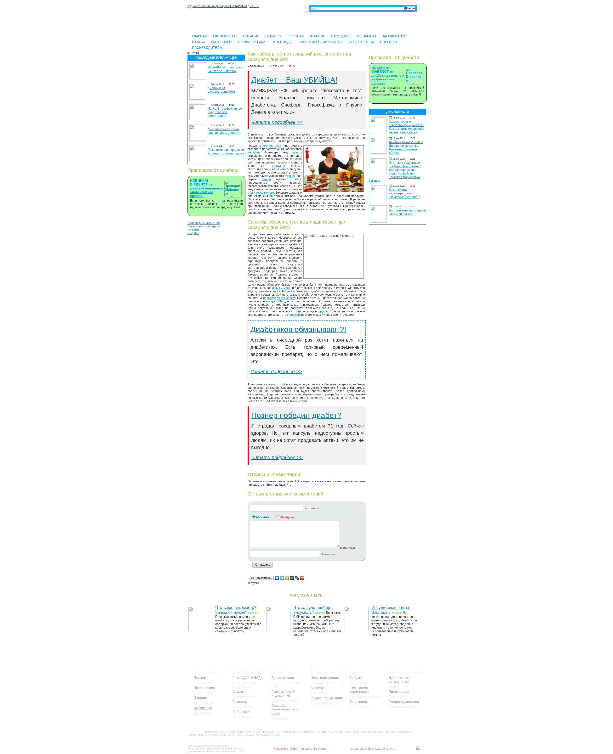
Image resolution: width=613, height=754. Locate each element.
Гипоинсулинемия (403, 707)
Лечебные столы (285, 673)
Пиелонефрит (400, 691)
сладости (293, 314)
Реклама (320, 748)
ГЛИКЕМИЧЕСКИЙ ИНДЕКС (320, 42)
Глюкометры (203, 683)
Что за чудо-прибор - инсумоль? (313, 610)
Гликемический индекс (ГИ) (283, 693)
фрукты (323, 311)
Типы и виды (203, 693)
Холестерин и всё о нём (203, 223)
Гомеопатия (320, 693)
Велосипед (358, 701)
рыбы (276, 288)
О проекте (281, 748)
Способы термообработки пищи (284, 709)
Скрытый (239, 691)
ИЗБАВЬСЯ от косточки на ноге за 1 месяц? (225, 69)
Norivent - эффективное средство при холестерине (225, 112)
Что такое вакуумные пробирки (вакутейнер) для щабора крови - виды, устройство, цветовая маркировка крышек (395, 171)
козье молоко (265, 192)
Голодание (280, 718)
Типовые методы (324, 673)
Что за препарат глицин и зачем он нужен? (407, 212)
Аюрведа (318, 688)
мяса (287, 288)
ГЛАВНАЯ (199, 36)
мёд (250, 192)
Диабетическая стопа (405, 673)
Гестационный (244, 696)
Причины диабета (207, 673)
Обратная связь (301, 748)
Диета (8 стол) (283, 678)
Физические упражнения (359, 689)
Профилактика (204, 688)
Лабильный (241, 712)
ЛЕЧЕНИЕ (317, 36)
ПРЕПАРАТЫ (366, 36)
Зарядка (356, 678)
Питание (200, 698)
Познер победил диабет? (296, 415)
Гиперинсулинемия (404, 701)
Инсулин (193, 233)
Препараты (202, 713)
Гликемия (193, 229)
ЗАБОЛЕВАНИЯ (394, 36)
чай (351, 398)
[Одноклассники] (286, 578)
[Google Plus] (302, 578)
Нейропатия (398, 686)
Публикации (202, 708)
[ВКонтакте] (276, 578)
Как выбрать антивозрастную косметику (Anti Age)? (404, 193)
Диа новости (203, 703)
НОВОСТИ (388, 42)
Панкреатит (398, 696)
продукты (278, 166)
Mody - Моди (243, 707)
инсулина (254, 152)
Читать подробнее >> (277, 122)
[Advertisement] (216, 310)
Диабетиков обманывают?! (298, 329)
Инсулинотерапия (325, 678)
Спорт (354, 673)
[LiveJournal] (297, 578)
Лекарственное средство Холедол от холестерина (226, 151)
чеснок (290, 176)
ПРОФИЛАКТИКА (251, 42)
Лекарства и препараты (203, 226)
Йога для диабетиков (327, 683)
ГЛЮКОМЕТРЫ (225, 36)
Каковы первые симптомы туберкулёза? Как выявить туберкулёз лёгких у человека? (406, 127)
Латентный (241, 701)
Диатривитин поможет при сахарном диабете (224, 131)
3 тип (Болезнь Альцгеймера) (244, 684)
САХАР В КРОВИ (361, 42)
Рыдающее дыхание (327, 698)
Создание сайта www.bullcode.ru (373, 748)
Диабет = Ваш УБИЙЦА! (294, 80)
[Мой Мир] (292, 578)
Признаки (200, 678)
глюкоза (296, 152)
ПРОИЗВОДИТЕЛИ (207, 48)
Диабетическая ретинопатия (400, 679)
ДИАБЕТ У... (274, 36)
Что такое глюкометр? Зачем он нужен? (235, 610)
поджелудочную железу (279, 298)
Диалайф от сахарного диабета (221, 89)
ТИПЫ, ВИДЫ (281, 42)
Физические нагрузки (366, 696)
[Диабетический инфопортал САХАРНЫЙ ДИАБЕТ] (223, 6)
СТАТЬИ (198, 42)
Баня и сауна (360, 707)
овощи (266, 179)
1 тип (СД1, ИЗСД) (247, 673)
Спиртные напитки (286, 700)
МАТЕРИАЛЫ (221, 42)
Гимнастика (359, 683)
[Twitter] (281, 578)
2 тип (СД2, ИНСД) (247, 678)
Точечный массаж (325, 703)
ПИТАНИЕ (251, 36)
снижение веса (270, 145)
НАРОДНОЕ (340, 36)
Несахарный (242, 717)
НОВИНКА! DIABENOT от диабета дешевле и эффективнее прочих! (206, 188)
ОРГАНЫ (297, 36)
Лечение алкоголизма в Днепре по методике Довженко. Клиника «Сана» (406, 147)
